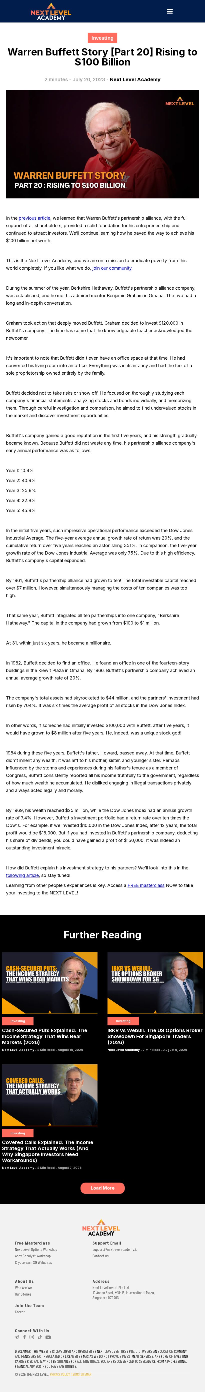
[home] (82, 11)
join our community (112, 268)
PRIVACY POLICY (60, 1374)
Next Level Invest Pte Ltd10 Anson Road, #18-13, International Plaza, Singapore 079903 (123, 1292)
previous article (34, 218)
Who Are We (23, 1287)
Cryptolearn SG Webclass (33, 1262)
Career (20, 1312)
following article (22, 875)
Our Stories (23, 1294)
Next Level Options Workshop (36, 1249)
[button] (170, 11)
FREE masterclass (146, 885)
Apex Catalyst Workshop (33, 1256)
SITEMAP (86, 1374)
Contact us (100, 1256)
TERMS (75, 1374)
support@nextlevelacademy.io (115, 1249)
